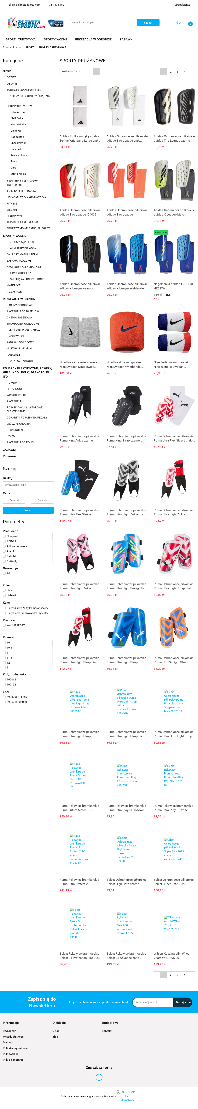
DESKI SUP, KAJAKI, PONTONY (25, 279)
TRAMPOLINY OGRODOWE (23, 323)
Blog (55, 1036)
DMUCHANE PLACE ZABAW (24, 329)
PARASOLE (14, 354)
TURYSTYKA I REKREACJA (23, 222)
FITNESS (12, 203)
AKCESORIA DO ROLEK (21, 442)
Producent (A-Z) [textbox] (71, 71)
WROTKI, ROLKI (16, 395)
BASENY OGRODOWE (20, 305)
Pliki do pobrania (13, 1059)
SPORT (8, 71)
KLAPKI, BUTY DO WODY (22, 248)
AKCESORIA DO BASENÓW (23, 311)
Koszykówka (18, 124)
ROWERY (12, 382)
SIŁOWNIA (13, 209)
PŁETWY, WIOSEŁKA (19, 273)
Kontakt (107, 1030)
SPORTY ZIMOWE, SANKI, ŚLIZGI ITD (28, 228)
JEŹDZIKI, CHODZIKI (19, 423)
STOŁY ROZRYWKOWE (20, 360)
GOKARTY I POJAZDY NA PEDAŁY (27, 417)
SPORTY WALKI (16, 215)
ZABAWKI (9, 450)
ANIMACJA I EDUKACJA (21, 191)
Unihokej (16, 130)
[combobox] (80, 71)
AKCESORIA (14, 401)
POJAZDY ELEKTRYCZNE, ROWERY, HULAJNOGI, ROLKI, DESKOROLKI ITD (27, 372)
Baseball (16, 149)
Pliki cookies (10, 1053)
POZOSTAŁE (14, 291)
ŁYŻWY (11, 436)
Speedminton (19, 142)
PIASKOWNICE (16, 336)
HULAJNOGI (14, 388)
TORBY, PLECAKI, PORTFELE (24, 89)
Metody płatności (13, 1036)
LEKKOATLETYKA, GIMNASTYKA (27, 197)
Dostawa (8, 1042)
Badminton (18, 136)
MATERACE (14, 285)
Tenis (14, 161)
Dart (13, 167)
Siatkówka (17, 118)
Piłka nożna (18, 112)
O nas (55, 1030)
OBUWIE (12, 83)
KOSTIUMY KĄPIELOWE (21, 242)
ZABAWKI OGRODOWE (21, 342)
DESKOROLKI (15, 429)
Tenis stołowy (19, 155)
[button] (11, 1023)
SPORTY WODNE (15, 236)
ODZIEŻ (11, 77)
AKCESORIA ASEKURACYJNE (24, 266)
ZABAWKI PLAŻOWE (19, 260)
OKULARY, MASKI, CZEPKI (23, 254)
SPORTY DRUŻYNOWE (20, 106)
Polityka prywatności (15, 1048)
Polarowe (9, 456)
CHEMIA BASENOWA (19, 317)
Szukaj (28, 510)
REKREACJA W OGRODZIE (21, 299)
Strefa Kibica (18, 173)
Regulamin (9, 1030)
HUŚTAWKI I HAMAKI (20, 348)
